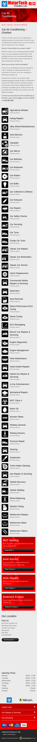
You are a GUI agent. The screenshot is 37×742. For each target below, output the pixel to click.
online (20, 98)
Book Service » (10, 569)
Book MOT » (9, 550)
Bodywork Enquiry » (11, 607)
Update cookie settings (9, 734)
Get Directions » (9, 640)
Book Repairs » (10, 588)
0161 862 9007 (9, 100)
